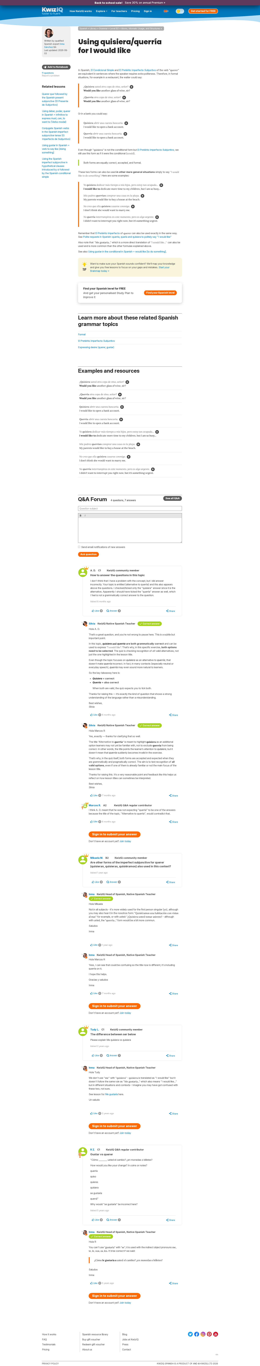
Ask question (88, 554)
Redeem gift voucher (93, 1344)
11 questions (48, 73)
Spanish (83, 28)
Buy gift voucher (91, 1339)
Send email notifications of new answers (103, 547)
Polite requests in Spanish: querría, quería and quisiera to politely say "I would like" (127, 236)
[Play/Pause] (131, 87)
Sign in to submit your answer (114, 834)
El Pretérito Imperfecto (107, 233)
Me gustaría (111, 1094)
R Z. (92, 1149)
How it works (49, 1334)
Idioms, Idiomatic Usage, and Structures (140, 28)
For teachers (119, 11)
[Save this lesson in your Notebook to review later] (56, 67)
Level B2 (114, 28)
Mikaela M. (96, 857)
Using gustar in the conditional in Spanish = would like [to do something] (127, 251)
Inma (91, 894)
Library (93, 28)
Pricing (135, 11)
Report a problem (50, 75)
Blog (124, 1334)
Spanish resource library (95, 1334)
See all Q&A (173, 498)
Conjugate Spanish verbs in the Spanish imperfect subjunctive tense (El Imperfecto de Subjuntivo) (56, 133)
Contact (126, 1349)
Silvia (92, 623)
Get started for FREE (203, 10)
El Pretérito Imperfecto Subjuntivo (155, 149)
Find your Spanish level (160, 292)
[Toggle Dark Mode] (180, 11)
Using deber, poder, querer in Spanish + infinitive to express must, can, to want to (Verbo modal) (56, 116)
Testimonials (49, 1344)
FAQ (44, 1339)
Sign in (148, 11)
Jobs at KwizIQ (130, 1339)
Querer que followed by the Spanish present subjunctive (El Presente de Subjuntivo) (55, 99)
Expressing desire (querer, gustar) (96, 347)
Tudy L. (94, 1029)
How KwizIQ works (81, 11)
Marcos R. (95, 805)
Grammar (103, 28)
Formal (81, 334)
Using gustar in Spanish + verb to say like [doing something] (56, 149)
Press (125, 1344)
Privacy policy (50, 1363)
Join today (125, 841)
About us (87, 1349)
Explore (100, 11)
